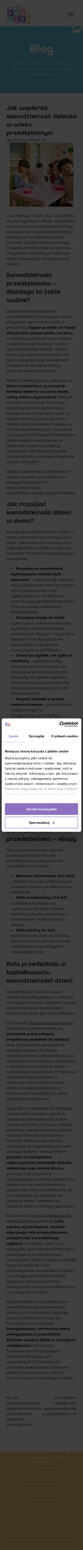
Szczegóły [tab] (36, 736)
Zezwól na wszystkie (41, 809)
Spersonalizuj (39, 822)
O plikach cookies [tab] (64, 736)
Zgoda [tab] (13, 736)
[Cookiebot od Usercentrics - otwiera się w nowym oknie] (59, 724)
